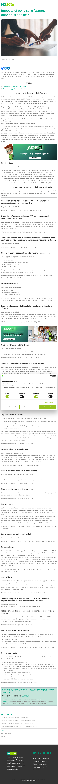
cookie (34, 780)
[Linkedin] (8, 68)
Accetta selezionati (29, 407)
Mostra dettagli (49, 402)
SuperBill (26, 696)
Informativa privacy (27, 780)
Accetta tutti (47, 407)
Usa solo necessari (11, 407)
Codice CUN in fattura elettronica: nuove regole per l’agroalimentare (18, 720)
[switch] (22, 396)
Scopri (4, 699)
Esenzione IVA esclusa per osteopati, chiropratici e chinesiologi (17, 723)
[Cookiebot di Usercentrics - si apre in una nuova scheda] (49, 376)
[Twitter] (5, 68)
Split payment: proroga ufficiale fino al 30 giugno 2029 (15, 717)
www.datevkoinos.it (41, 779)
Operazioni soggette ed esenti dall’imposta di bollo (19, 89)
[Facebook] (2, 68)
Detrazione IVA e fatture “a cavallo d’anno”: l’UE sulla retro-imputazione (19, 726)
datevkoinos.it (36, 769)
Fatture (3, 736)
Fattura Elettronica (6, 733)
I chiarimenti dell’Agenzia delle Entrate (15, 87)
